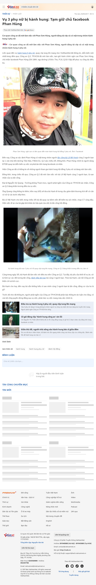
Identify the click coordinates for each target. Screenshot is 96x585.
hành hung (20, 349)
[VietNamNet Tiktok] (77, 567)
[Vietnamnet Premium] (9, 494)
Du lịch (24, 516)
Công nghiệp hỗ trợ (53, 497)
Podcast (74, 507)
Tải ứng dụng (64, 571)
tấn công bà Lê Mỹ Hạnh (67, 158)
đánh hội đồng (54, 349)
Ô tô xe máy (25, 511)
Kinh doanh (6, 507)
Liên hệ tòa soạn (28, 548)
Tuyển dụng (73, 575)
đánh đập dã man (38, 278)
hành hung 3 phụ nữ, (26, 53)
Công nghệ (25, 507)
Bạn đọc (24, 525)
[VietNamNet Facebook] (67, 567)
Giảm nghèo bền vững (55, 502)
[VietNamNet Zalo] (82, 567)
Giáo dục (5, 521)
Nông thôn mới (52, 507)
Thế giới (5, 525)
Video (73, 497)
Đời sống (24, 493)
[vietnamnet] (13, 8)
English (49, 521)
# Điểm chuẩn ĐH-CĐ (30, 7)
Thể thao (5, 516)
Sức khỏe (24, 502)
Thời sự (6, 14)
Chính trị (5, 497)
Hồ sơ (48, 525)
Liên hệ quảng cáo (62, 535)
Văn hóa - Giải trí (27, 497)
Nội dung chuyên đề (54, 516)
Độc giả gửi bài (84, 571)
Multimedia (75, 502)
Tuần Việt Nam (52, 493)
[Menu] (3, 7)
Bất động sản (26, 521)
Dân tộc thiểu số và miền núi (57, 511)
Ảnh (72, 493)
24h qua (74, 511)
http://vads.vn (65, 550)
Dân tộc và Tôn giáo (10, 511)
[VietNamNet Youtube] (72, 567)
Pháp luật (17, 14)
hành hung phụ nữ (36, 349)
